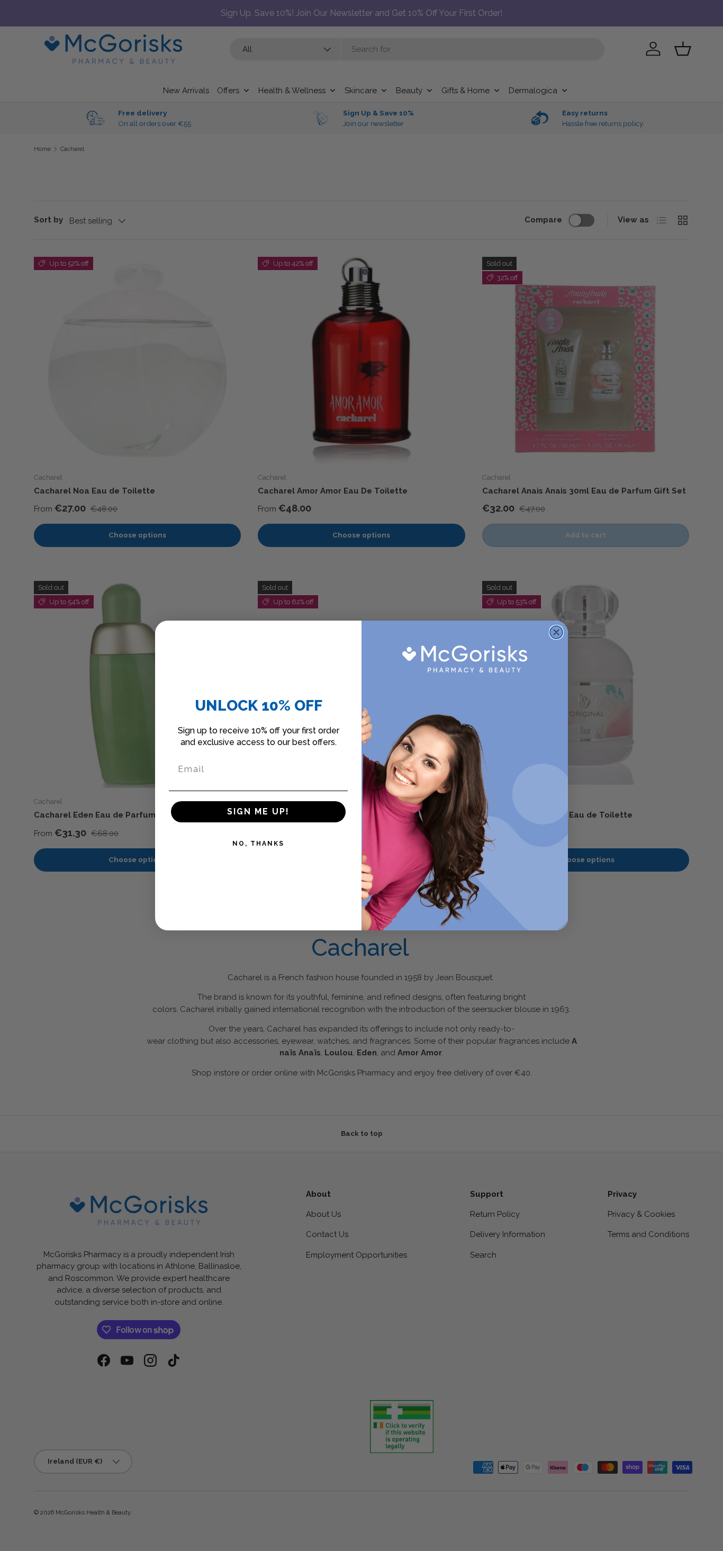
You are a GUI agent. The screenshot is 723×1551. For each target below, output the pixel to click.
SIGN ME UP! (258, 811)
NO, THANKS (258, 843)
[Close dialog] (556, 632)
